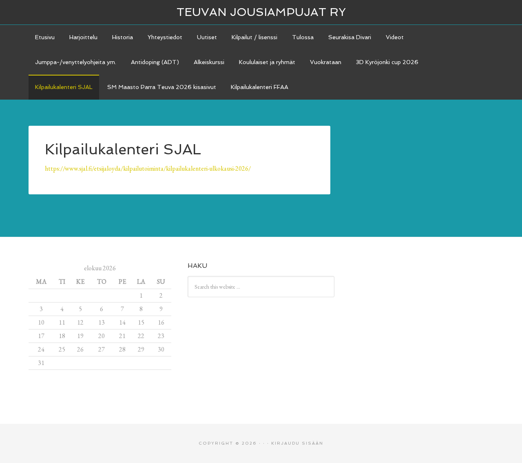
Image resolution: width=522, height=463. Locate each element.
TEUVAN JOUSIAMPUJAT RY (261, 12)
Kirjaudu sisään (297, 443)
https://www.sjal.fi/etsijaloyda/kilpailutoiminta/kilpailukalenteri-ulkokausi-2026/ (148, 168)
